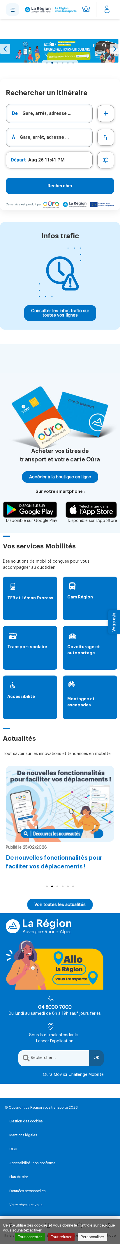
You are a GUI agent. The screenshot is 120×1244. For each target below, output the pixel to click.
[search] (57, 113)
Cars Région (80, 597)
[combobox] (49, 113)
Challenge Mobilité (86, 1075)
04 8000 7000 (55, 1007)
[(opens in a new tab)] (60, 51)
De (15, 113)
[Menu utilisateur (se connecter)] (107, 9)
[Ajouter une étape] (105, 113)
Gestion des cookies (26, 1121)
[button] (5, 49)
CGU (13, 1149)
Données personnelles (27, 1191)
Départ (18, 160)
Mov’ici (60, 1075)
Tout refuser (61, 1236)
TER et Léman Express (30, 598)
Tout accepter (30, 1236)
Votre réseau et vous (25, 1205)
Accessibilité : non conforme (32, 1163)
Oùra (47, 1075)
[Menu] (12, 9)
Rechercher (60, 186)
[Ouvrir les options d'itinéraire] (105, 160)
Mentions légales (23, 1135)
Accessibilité (21, 696)
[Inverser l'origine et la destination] (105, 137)
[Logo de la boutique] (50, 9)
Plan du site (18, 1177)
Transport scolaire (27, 647)
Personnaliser (92, 1236)
